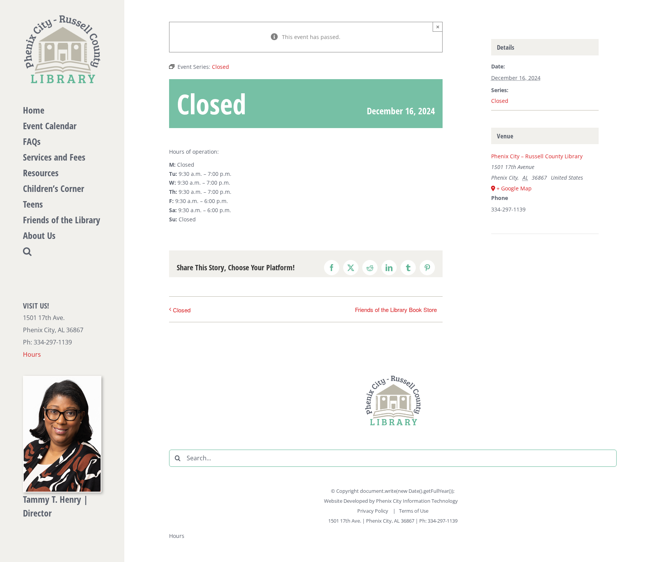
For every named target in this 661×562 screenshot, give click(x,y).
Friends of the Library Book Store (396, 309)
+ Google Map (514, 188)
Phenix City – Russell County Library (537, 156)
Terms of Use (413, 510)
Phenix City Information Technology (417, 500)
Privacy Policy (373, 510)
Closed (181, 310)
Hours (32, 354)
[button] (62, 251)
